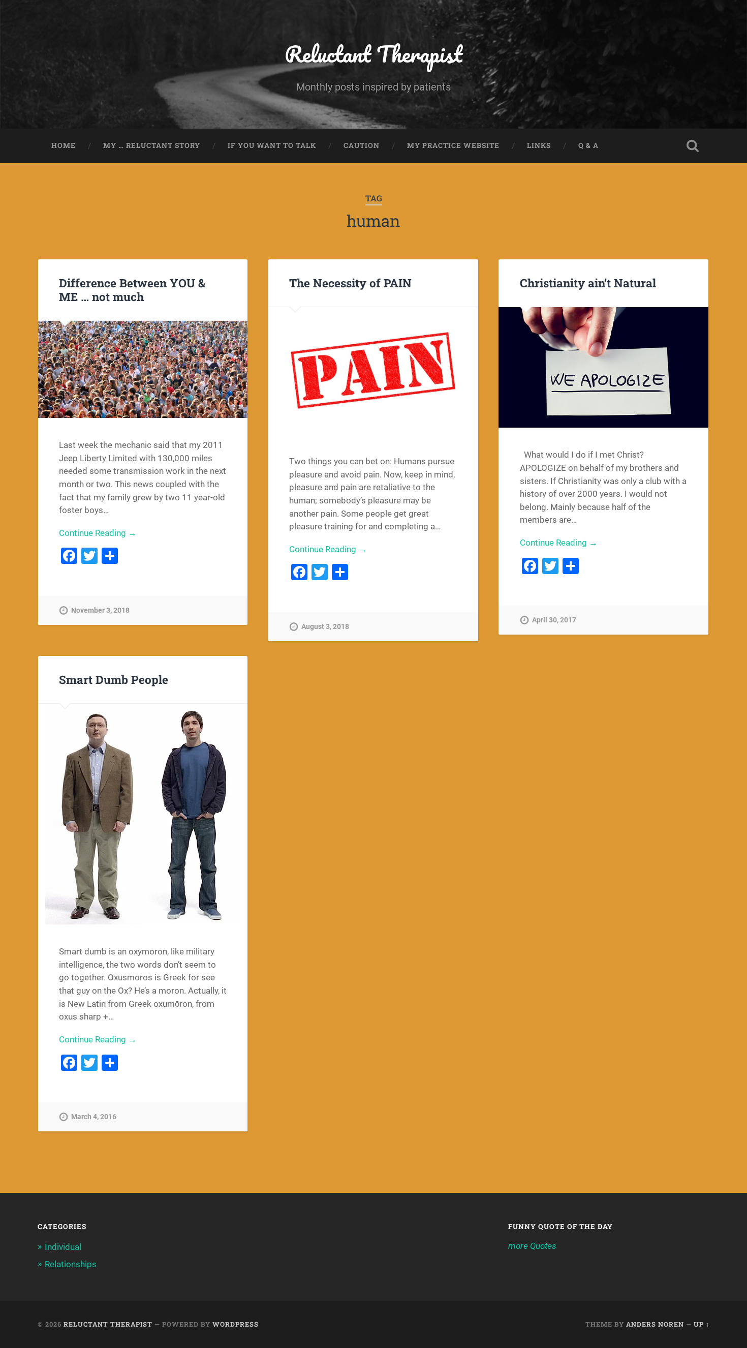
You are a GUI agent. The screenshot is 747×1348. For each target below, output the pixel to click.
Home (63, 145)
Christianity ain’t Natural (588, 282)
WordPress (235, 1324)
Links (539, 145)
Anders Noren (655, 1324)
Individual (63, 1247)
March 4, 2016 (93, 1117)
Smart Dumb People (113, 679)
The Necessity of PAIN (350, 282)
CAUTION (362, 145)
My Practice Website (453, 145)
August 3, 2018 (325, 626)
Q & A (588, 145)
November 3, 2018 (100, 610)
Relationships (71, 1264)
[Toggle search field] (692, 146)
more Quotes (532, 1246)
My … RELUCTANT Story (151, 145)
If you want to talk (272, 145)
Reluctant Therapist (373, 54)
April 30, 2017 (554, 620)
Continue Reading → (98, 533)
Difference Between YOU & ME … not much (132, 289)
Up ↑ (702, 1324)
